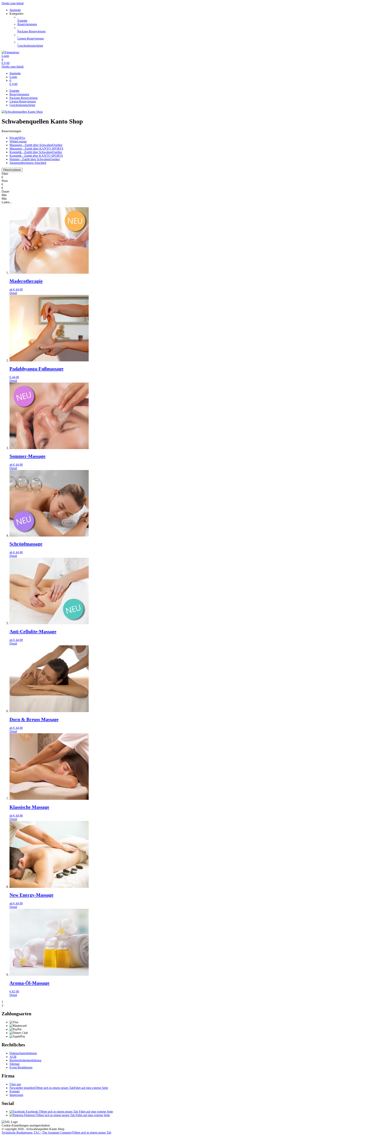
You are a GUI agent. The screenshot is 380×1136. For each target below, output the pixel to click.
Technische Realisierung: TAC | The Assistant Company (56, 1132)
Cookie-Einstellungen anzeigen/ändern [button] (26, 1125)
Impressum (16, 1095)
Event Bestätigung (21, 1067)
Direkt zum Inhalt (13, 3)
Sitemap (15, 1064)
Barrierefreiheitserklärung (25, 1060)
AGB (13, 1056)
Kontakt (15, 1091)
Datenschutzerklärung (23, 1053)
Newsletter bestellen (59, 1087)
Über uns (15, 1084)
